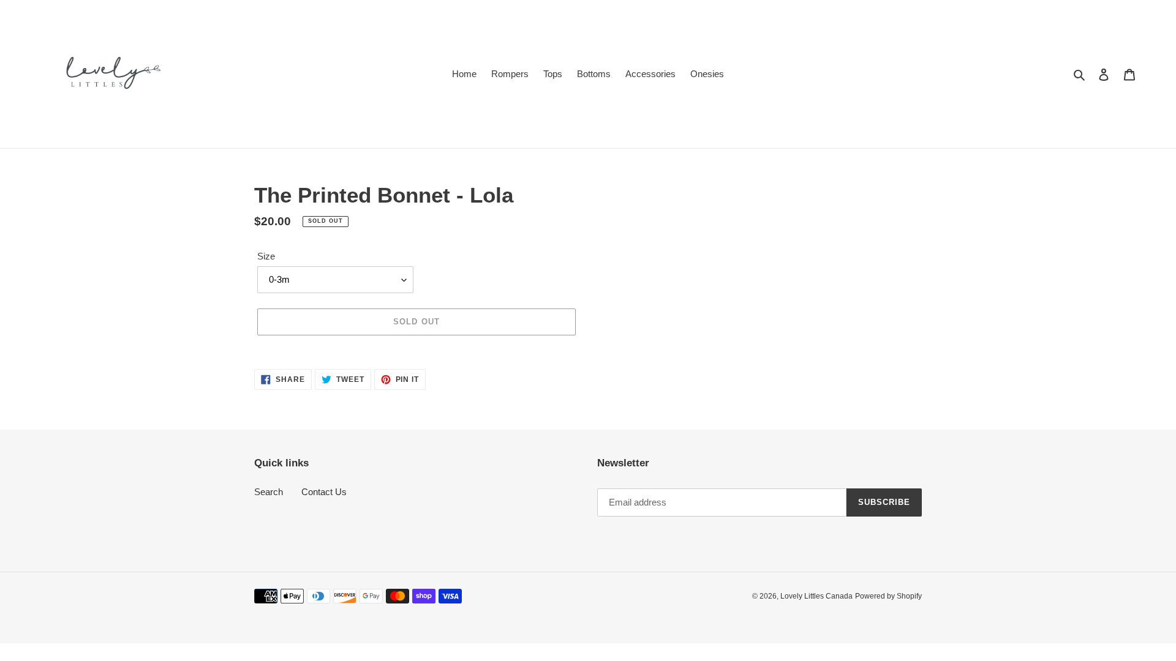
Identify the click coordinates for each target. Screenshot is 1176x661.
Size (266, 256)
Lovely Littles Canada (816, 596)
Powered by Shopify (888, 596)
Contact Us (324, 492)
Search (268, 492)
